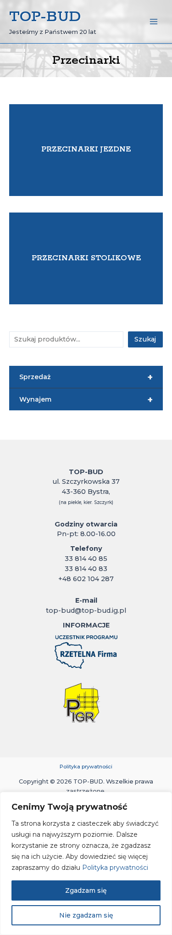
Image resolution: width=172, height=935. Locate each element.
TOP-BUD (45, 17)
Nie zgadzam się (86, 915)
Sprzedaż (86, 377)
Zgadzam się (86, 890)
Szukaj (145, 339)
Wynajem (86, 399)
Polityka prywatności (115, 867)
